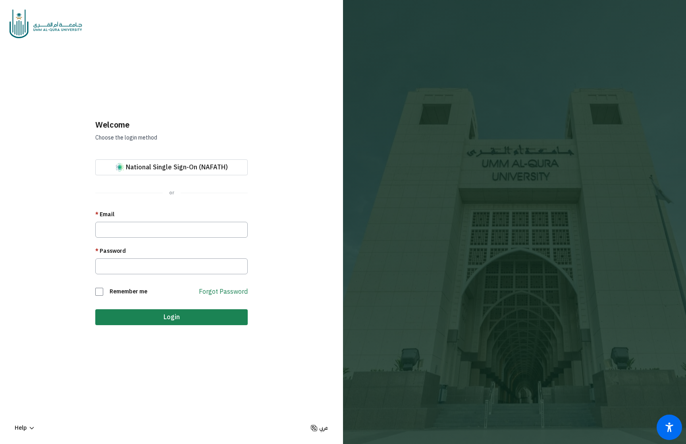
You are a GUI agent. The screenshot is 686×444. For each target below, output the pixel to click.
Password (110, 251)
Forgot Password (223, 292)
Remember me (128, 292)
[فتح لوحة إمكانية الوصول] (669, 427)
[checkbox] (99, 292)
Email (104, 215)
